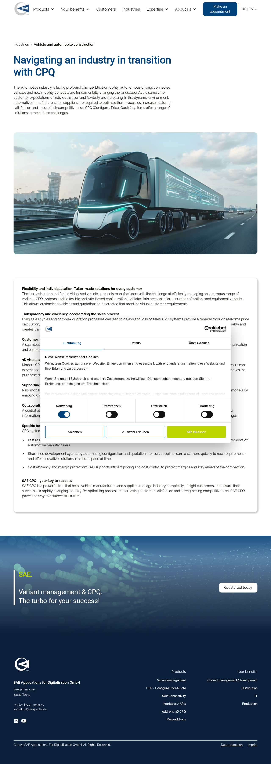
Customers (106, 9)
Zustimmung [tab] (72, 343)
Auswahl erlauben (135, 432)
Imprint (252, 744)
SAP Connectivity (174, 696)
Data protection (232, 744)
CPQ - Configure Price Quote (166, 688)
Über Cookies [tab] (199, 343)
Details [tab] (135, 343)
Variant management (171, 680)
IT (256, 696)
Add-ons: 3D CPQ (174, 711)
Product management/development (232, 680)
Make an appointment (220, 9)
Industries (131, 9)
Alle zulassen (196, 432)
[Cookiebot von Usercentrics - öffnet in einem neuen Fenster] (207, 329)
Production (249, 703)
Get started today (238, 588)
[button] (44, 9)
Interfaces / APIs (174, 703)
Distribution (249, 688)
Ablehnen (75, 432)
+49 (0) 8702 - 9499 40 (29, 704)
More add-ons (176, 719)
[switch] (112, 414)
